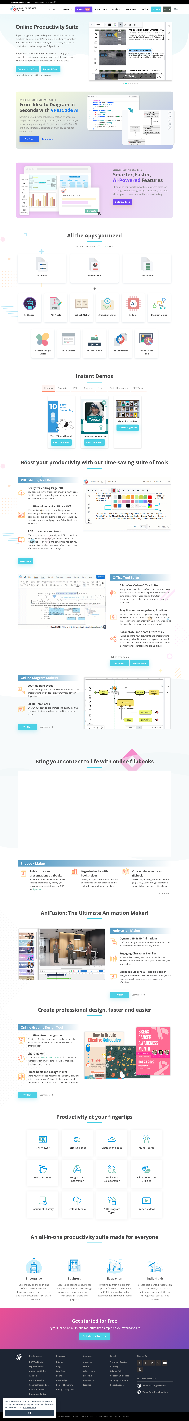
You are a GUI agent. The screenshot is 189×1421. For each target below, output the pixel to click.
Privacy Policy (117, 1371)
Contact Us (88, 1380)
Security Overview (119, 1380)
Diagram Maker (37, 1380)
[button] (67, 9)
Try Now (29, 139)
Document (119, 663)
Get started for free (94, 1336)
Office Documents (119, 388)
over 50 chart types (50, 1057)
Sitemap (87, 1385)
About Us (87, 1362)
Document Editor (37, 1394)
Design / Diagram (65, 1389)
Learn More (48, 139)
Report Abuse (117, 1385)
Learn (59, 1375)
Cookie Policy (29, 1407)
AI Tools (83, 9)
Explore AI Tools (50, 69)
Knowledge (61, 1380)
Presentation (139, 663)
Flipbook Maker (36, 1366)
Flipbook (48, 388)
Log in (167, 9)
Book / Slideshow (64, 1385)
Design (101, 388)
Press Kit (87, 1375)
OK (29, 1413)
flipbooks (37, 889)
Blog (58, 1366)
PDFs (75, 388)
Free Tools (61, 1371)
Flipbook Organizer (128, 427)
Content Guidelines (119, 1375)
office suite (102, 246)
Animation (63, 388)
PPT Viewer (138, 388)
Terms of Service (118, 1362)
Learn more (25, 561)
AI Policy (114, 1366)
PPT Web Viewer (37, 1389)
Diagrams (88, 388)
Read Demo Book (61, 442)
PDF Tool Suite (36, 1362)
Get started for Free (27, 69)
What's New (89, 1371)
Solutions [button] (115, 9)
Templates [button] (131, 9)
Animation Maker (37, 1371)
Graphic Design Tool (39, 1385)
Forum (86, 1366)
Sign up (156, 9)
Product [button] (52, 9)
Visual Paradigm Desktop (43, 2)
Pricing (145, 9)
